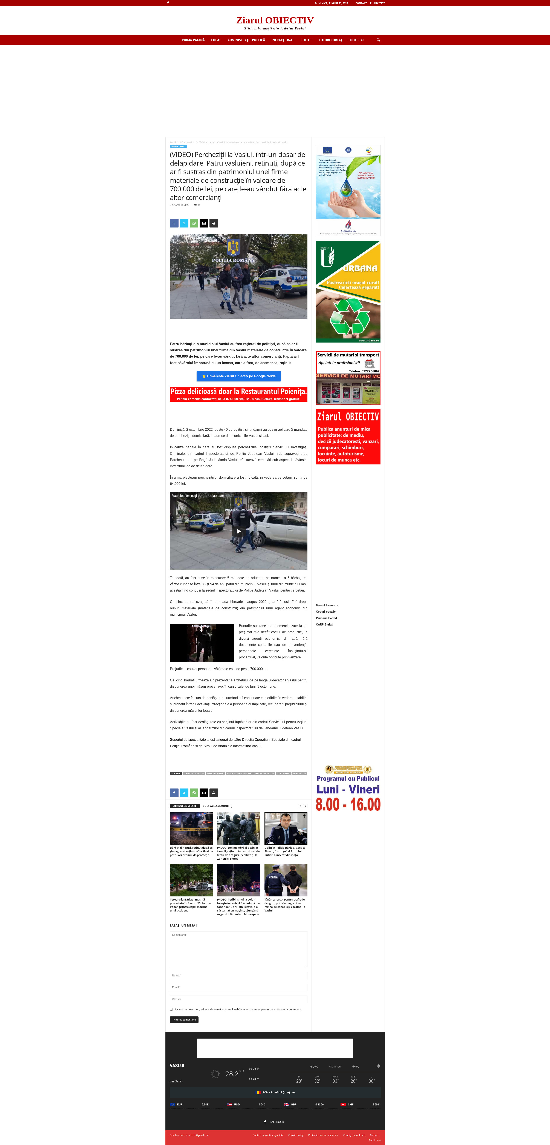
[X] (184, 223)
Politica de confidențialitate (268, 1135)
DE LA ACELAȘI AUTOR (216, 805)
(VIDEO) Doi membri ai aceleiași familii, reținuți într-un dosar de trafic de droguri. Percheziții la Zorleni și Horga (238, 853)
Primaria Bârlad (326, 618)
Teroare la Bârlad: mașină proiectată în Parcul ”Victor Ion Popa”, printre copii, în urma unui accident (190, 905)
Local (216, 40)
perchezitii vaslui (264, 773)
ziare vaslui (299, 773)
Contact (361, 3)
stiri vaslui (283, 773)
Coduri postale (326, 611)
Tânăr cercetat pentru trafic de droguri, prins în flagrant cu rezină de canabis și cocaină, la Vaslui (284, 905)
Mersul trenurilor (327, 605)
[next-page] (305, 806)
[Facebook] (168, 3)
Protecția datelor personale (323, 1135)
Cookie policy (295, 1135)
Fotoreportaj (330, 40)
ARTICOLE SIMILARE (184, 805)
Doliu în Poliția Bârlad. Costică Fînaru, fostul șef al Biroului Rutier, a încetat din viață (285, 851)
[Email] (204, 223)
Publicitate (377, 3)
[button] (378, 40)
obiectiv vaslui (215, 773)
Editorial (356, 40)
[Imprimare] (213, 223)
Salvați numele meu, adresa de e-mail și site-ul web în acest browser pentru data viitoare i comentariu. (238, 1009)
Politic (306, 40)
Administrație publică (246, 40)
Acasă (173, 142)
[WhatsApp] (194, 223)
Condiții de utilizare (354, 1135)
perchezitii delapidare (239, 773)
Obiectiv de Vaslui (194, 773)
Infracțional (283, 40)
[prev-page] (300, 806)
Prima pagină (193, 40)
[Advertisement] (275, 77)
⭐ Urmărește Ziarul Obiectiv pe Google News (239, 376)
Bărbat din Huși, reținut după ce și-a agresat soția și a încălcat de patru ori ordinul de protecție (191, 851)
